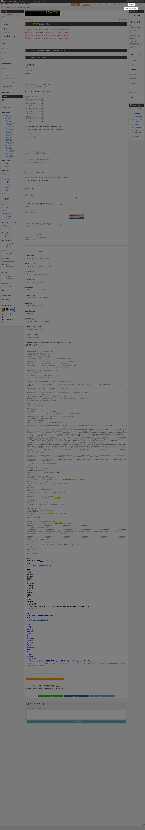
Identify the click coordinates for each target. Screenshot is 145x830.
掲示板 (132, 4)
